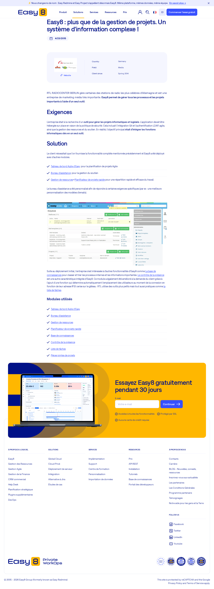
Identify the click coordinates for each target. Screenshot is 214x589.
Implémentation (97, 458)
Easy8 (11, 458)
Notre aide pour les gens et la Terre (186, 503)
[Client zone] (140, 12)
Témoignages (176, 498)
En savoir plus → (177, 3)
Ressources (110, 12)
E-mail (118, 398)
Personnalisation (97, 474)
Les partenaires (176, 482)
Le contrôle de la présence (151, 275)
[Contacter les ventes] (162, 12)
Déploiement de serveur (60, 469)
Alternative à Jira (56, 479)
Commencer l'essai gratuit (182, 12)
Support (93, 463)
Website (67, 75)
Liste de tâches (58, 349)
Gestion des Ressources (20, 463)
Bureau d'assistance (61, 173)
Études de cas (55, 484)
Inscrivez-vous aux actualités (183, 477)
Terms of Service (195, 583)
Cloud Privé (54, 463)
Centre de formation (99, 469)
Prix (125, 12)
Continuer (169, 404)
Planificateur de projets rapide (90, 179)
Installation (134, 469)
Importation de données (101, 479)
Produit (63, 12)
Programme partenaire (180, 492)
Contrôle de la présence (63, 342)
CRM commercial (17, 479)
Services (94, 12)
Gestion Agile (15, 469)
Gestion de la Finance (19, 474)
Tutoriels (133, 474)
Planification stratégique (20, 489)
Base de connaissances (62, 335)
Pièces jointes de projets (63, 355)
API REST (133, 463)
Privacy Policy (175, 583)
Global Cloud (55, 458)
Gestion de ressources (62, 179)
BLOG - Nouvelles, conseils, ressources (182, 471)
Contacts (173, 458)
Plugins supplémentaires (20, 494)
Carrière (173, 463)
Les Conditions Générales (182, 487)
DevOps (12, 499)
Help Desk (13, 484)
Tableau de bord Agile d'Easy (65, 166)
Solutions (78, 12)
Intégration (54, 474)
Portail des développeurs (141, 484)
